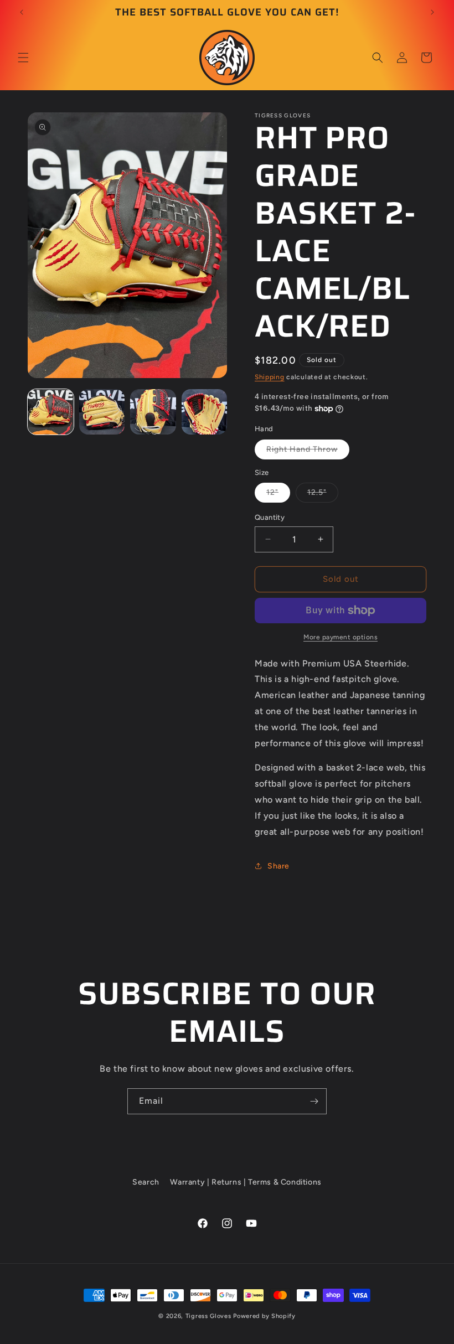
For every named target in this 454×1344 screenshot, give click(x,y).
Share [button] (278, 866)
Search (145, 1182)
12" (278, 495)
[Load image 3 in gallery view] (153, 412)
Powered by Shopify (264, 1316)
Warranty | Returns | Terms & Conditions (245, 1182)
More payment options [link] (340, 637)
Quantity (270, 517)
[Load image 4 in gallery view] (205, 412)
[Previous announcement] (21, 12)
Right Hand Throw (307, 451)
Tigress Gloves (208, 1316)
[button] (23, 57)
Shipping (270, 377)
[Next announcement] (432, 12)
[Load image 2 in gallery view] (102, 412)
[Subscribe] (314, 1101)
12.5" (322, 495)
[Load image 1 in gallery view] (51, 412)
